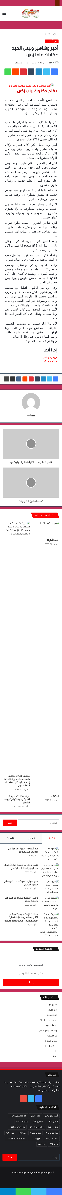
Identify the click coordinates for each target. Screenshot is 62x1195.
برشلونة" (22, 1122)
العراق (53, 1122)
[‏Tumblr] (31, 71)
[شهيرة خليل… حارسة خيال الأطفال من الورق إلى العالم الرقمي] (49, 870)
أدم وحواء (52, 1010)
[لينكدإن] (39, 71)
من (41, 1144)
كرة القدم (51, 1139)
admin (51, 63)
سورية (35, 1133)
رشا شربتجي (17, 1127)
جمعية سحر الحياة (48, 1020)
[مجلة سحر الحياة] (31, 13)
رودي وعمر (50, 357)
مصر (54, 1144)
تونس (53, 1127)
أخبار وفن (52, 1005)
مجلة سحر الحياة (16, 1139)
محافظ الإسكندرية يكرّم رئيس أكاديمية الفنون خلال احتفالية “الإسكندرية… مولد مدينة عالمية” (21, 917)
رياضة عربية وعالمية (47, 1030)
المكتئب (55, 796)
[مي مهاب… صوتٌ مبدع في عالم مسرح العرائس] (49, 887)
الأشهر (32, 838)
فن (22, 1133)
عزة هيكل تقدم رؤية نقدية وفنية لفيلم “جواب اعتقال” (17, 799)
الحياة (35, 1116)
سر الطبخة (52, 1036)
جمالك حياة (52, 1015)
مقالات (49, 41)
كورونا (35, 1139)
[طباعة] (6, 378)
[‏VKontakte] (18, 378)
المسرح (38, 1122)
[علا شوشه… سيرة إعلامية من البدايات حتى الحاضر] (49, 854)
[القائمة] (4, 14)
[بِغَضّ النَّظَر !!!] (46, 529)
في (10, 1133)
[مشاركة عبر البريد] (12, 378)
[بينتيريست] (23, 71)
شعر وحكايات (51, 1041)
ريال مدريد (51, 1133)
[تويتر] (46, 71)
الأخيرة (52, 838)
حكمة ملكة (50, 361)
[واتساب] (7, 71)
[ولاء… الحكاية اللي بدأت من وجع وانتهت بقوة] (49, 903)
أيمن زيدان (51, 1116)
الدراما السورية (18, 1116)
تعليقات (11, 838)
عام (45, 34)
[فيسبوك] (54, 71)
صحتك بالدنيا (51, 1046)
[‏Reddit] (15, 71)
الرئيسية (53, 34)
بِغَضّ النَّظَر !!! (53, 540)
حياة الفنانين (51, 1025)
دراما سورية (36, 1127)
